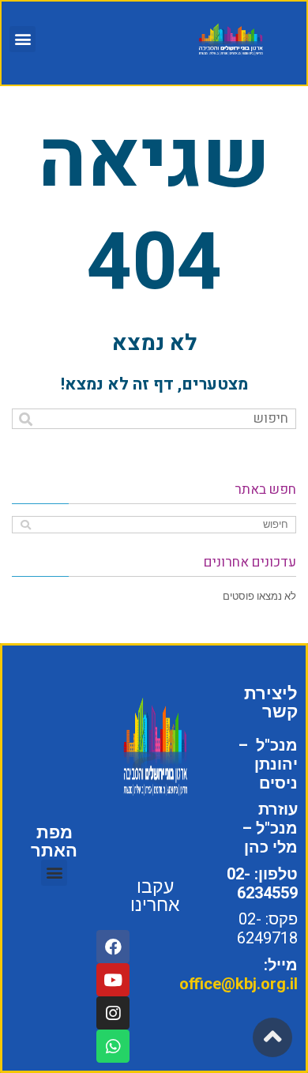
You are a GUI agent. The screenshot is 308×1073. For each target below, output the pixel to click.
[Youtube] (113, 979)
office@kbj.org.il (238, 983)
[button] (22, 39)
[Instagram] (113, 1013)
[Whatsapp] (113, 1046)
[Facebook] (113, 946)
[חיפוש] (25, 419)
